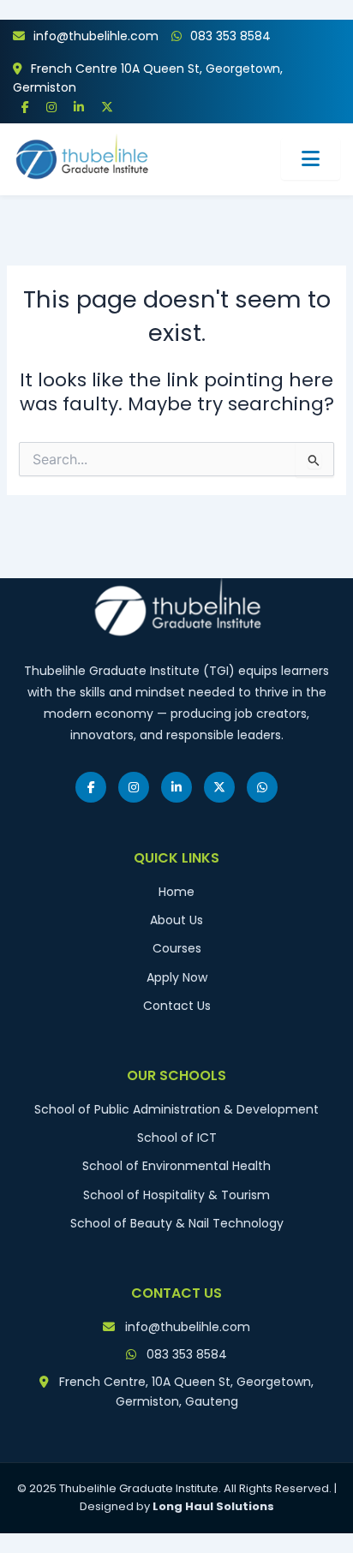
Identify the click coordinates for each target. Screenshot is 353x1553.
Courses (177, 948)
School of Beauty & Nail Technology (177, 1223)
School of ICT (177, 1137)
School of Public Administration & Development (176, 1109)
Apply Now (177, 977)
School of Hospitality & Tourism (176, 1195)
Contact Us (177, 1005)
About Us (176, 920)
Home (176, 891)
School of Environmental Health (176, 1165)
